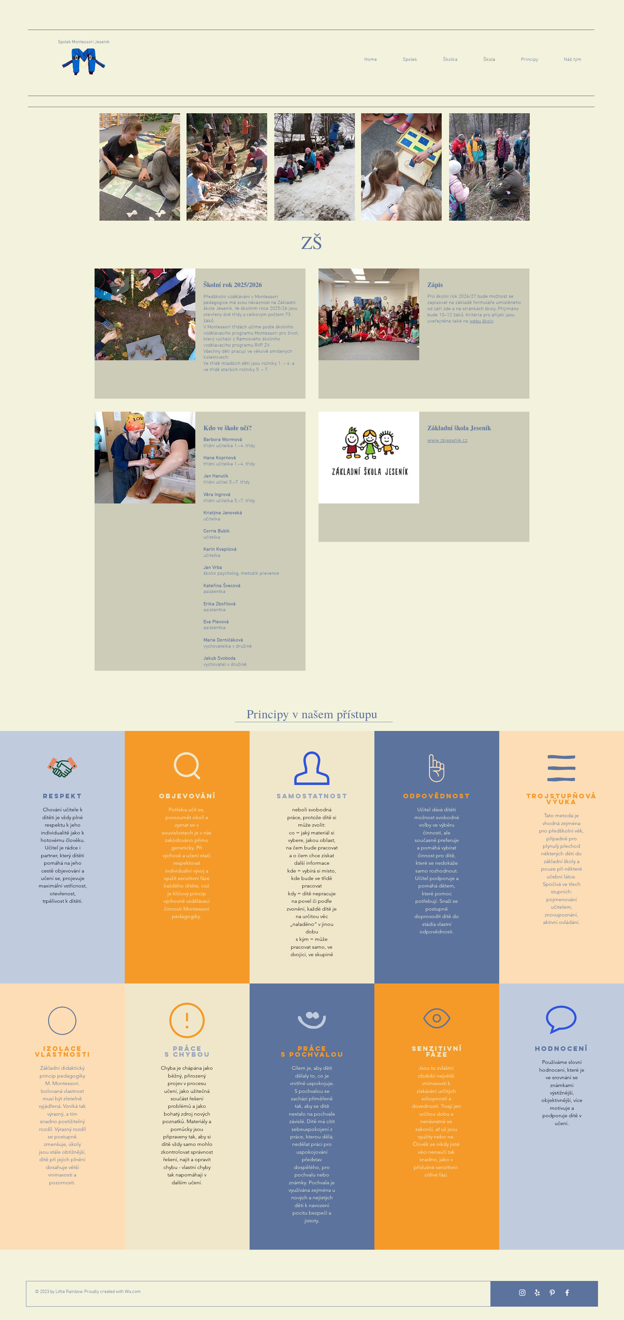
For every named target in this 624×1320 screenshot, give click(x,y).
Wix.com (133, 1292)
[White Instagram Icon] (522, 1292)
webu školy (481, 321)
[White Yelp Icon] (537, 1292)
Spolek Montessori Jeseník (84, 42)
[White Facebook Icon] (567, 1292)
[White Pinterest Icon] (552, 1292)
